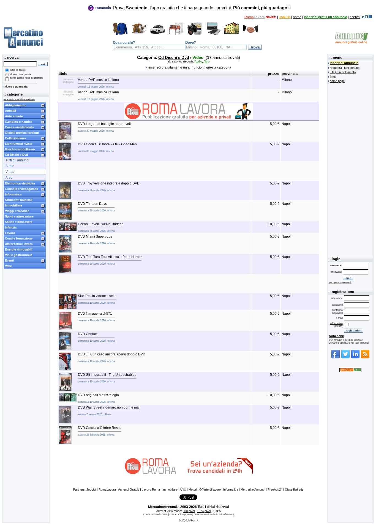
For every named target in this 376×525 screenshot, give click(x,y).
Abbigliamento (15, 105)
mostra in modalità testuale (19, 99)
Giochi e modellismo (20, 149)
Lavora (259, 17)
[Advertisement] (188, 171)
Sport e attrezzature (19, 216)
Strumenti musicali (18, 200)
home (297, 17)
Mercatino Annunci (253, 489)
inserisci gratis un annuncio (325, 17)
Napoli (286, 124)
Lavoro (10, 233)
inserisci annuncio (344, 63)
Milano (287, 80)
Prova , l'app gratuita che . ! (202, 8)
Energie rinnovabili (18, 249)
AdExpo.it (192, 520)
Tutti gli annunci (17, 160)
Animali (10, 110)
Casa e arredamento (19, 127)
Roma (249, 17)
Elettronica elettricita (20, 183)
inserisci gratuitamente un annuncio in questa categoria (189, 67)
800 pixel (189, 511)
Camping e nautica (18, 121)
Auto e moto (14, 116)
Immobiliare (13, 205)
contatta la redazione (155, 514)
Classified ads (294, 489)
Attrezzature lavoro (19, 244)
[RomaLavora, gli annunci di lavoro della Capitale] (271, 17)
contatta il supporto (181, 514)
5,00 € (274, 124)
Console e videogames (21, 189)
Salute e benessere (18, 222)
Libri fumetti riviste (18, 143)
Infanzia (11, 227)
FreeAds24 (275, 489)
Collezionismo (15, 138)
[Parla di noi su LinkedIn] (355, 358)
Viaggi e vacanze (17, 211)
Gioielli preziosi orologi (22, 132)
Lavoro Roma (151, 489)
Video (10, 172)
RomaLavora (107, 489)
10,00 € (273, 224)
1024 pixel (204, 511)
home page (337, 81)
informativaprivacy (336, 324)
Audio (10, 166)
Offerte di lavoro (210, 489)
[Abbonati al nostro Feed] (365, 358)
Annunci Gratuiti (128, 489)
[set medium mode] (366, 17)
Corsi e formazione (18, 238)
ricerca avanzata (16, 86)
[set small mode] (363, 17)
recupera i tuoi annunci (345, 67)
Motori (193, 489)
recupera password (340, 282)
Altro (9, 177)
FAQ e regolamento (343, 72)
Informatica (13, 194)
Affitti (183, 489)
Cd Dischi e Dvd (16, 154)
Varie (8, 266)
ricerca (355, 17)
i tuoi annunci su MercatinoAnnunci (214, 514)
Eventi (9, 260)
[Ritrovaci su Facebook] (335, 358)
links (333, 76)
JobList (284, 17)
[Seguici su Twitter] (345, 358)
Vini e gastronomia (18, 255)
